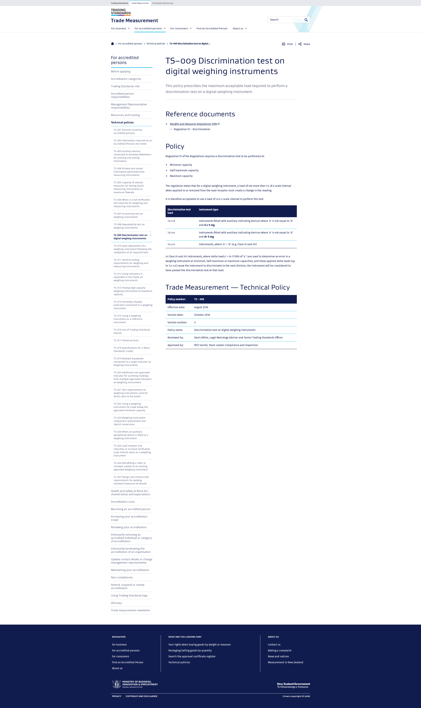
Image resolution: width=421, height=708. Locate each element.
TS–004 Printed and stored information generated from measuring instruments (129, 172)
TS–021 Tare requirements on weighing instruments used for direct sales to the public (131, 393)
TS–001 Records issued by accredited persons (128, 131)
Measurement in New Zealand (285, 662)
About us (117, 668)
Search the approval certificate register (192, 656)
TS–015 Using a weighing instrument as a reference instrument (128, 319)
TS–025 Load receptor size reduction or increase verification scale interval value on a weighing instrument (132, 450)
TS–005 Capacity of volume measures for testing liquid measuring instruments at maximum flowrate (129, 187)
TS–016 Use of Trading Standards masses (132, 331)
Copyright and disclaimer (141, 696)
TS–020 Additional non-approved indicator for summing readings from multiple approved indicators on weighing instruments (133, 377)
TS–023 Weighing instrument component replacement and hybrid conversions (130, 421)
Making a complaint (279, 650)
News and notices (278, 656)
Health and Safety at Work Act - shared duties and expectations (130, 492)
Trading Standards (119, 3)
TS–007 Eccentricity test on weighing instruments (128, 215)
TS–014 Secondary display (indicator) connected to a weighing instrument (133, 305)
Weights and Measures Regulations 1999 (195, 124)
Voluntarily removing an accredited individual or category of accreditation (131, 538)
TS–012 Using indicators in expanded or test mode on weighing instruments (128, 277)
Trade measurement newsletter (130, 610)
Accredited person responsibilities (122, 95)
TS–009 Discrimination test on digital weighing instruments (130, 236)
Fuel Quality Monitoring (162, 3)
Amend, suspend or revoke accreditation (127, 586)
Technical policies (156, 43)
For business (119, 644)
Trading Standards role (125, 86)
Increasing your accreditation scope (129, 518)
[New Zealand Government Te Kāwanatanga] (293, 685)
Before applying (120, 71)
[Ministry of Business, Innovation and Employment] (135, 684)
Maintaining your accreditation (130, 570)
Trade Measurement (140, 3)
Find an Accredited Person (127, 662)
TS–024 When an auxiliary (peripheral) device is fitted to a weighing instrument (131, 435)
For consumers (120, 656)
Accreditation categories (126, 79)
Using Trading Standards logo (129, 595)
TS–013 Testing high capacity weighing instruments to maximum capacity (133, 291)
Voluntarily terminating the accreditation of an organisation (131, 550)
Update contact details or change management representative (131, 560)
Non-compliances (122, 577)
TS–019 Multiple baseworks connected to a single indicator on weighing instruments (132, 362)
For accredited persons (130, 43)
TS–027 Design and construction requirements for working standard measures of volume (131, 480)
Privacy (116, 696)
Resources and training (125, 115)
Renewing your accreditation (129, 527)
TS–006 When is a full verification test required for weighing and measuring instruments (132, 203)
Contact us (274, 644)
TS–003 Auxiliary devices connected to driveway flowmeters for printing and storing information (132, 156)
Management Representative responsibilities (129, 106)
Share (307, 44)
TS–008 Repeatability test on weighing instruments (129, 226)
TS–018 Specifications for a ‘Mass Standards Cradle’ (132, 349)
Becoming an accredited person (130, 509)
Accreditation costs (123, 501)
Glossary (116, 603)
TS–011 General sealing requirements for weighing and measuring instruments (131, 263)
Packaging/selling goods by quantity (190, 650)
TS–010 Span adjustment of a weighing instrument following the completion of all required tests (133, 249)
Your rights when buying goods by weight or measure (199, 644)
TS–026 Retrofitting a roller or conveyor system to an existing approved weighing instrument (131, 466)
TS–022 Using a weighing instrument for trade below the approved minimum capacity (131, 407)
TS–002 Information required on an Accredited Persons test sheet (133, 142)
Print (290, 44)
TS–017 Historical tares (126, 340)
